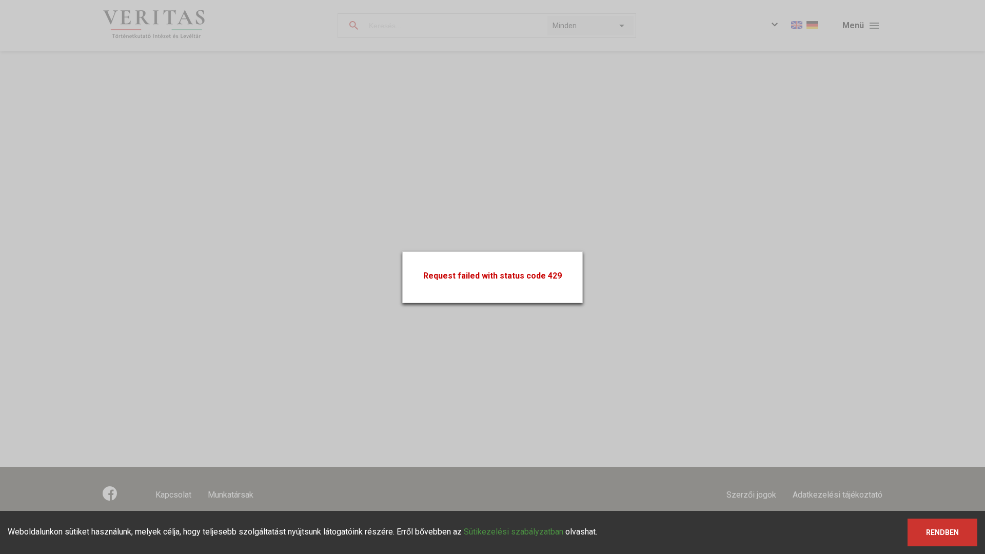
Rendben (942, 532)
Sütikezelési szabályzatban (513, 532)
